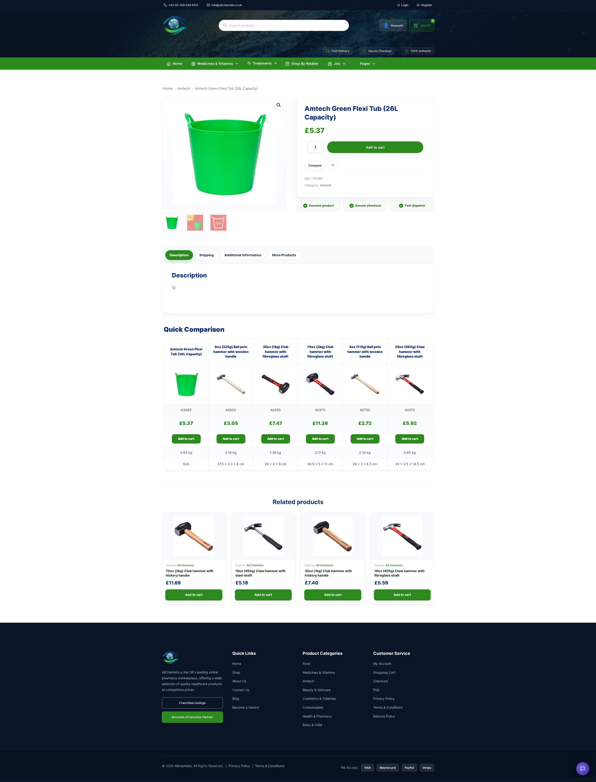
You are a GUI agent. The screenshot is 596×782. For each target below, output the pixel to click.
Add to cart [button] (186, 439)
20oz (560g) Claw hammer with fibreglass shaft (410, 351)
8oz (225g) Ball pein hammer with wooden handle (231, 351)
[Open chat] (582, 768)
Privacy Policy (384, 698)
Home (177, 63)
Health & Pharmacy (317, 716)
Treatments (262, 63)
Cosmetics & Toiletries (319, 698)
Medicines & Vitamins (215, 63)
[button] (278, 105)
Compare (315, 165)
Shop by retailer (304, 63)
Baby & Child (312, 725)
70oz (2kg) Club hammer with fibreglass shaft (320, 351)
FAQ (376, 690)
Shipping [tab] (206, 255)
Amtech (183, 88)
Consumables (313, 707)
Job (337, 63)
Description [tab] (179, 255)
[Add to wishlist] (332, 165)
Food (306, 664)
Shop (236, 672)
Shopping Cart (384, 672)
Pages (365, 63)
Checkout (380, 681)
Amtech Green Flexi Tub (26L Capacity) (186, 351)
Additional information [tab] (242, 255)
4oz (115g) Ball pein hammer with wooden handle (365, 351)
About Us (239, 681)
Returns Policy (384, 716)
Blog (235, 698)
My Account (382, 664)
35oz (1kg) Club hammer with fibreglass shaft (275, 351)
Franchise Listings (192, 703)
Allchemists (183, 766)
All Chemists (185, 565)
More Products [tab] (284, 255)
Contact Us (240, 690)
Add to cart (375, 147)
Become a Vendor (245, 707)
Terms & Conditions (388, 707)
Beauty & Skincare (317, 690)
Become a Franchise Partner (192, 717)
